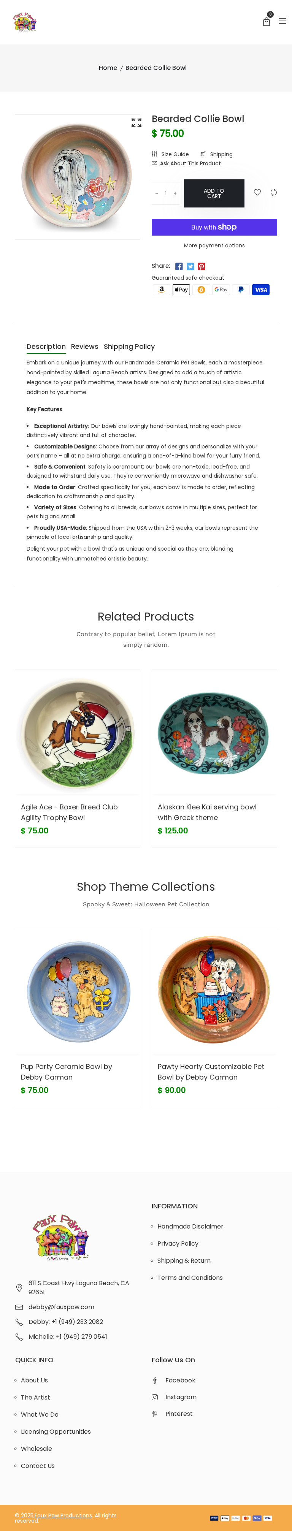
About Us (34, 1380)
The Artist (35, 1397)
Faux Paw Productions (63, 1515)
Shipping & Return (184, 1260)
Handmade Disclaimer (190, 1226)
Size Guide (174, 154)
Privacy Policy (177, 1243)
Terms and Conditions (190, 1277)
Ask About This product (190, 163)
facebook (180, 1380)
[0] (266, 22)
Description (46, 347)
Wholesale (36, 1448)
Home (108, 67)
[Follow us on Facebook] (179, 266)
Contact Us (38, 1465)
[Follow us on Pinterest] (201, 266)
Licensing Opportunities (56, 1431)
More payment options (214, 245)
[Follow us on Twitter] (190, 266)
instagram (181, 1397)
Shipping (221, 154)
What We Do (40, 1414)
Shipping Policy (129, 347)
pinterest (179, 1413)
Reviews (84, 347)
